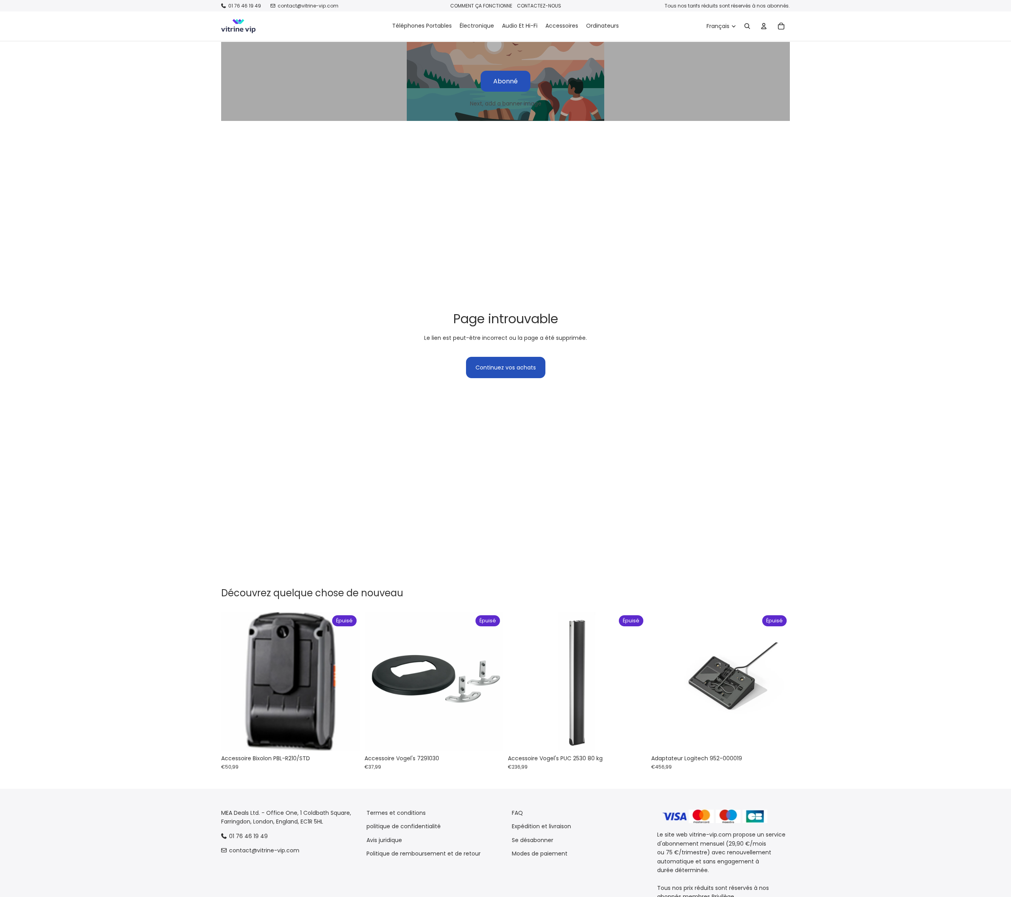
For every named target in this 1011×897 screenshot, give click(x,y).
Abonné (505, 81)
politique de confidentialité (403, 827)
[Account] (763, 26)
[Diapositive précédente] (233, 681)
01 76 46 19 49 (244, 5)
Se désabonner (532, 840)
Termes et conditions (396, 813)
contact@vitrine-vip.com (308, 5)
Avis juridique (384, 840)
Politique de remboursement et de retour (423, 854)
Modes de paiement (540, 854)
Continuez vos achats (505, 367)
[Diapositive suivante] (348, 681)
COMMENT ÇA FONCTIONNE (481, 5)
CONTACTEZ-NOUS (539, 5)
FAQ (517, 813)
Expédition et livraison (541, 827)
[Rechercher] (747, 26)
